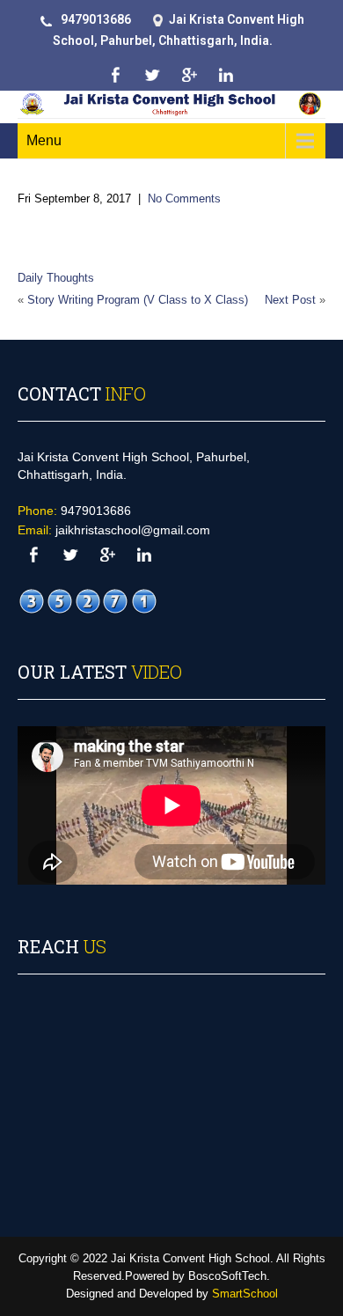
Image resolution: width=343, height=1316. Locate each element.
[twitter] (151, 75)
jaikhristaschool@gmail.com (132, 530)
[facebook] (114, 75)
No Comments (184, 198)
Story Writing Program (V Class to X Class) (137, 299)
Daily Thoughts (56, 277)
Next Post (290, 299)
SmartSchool (245, 1293)
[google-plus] (188, 75)
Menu (44, 140)
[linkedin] (225, 75)
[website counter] (88, 600)
